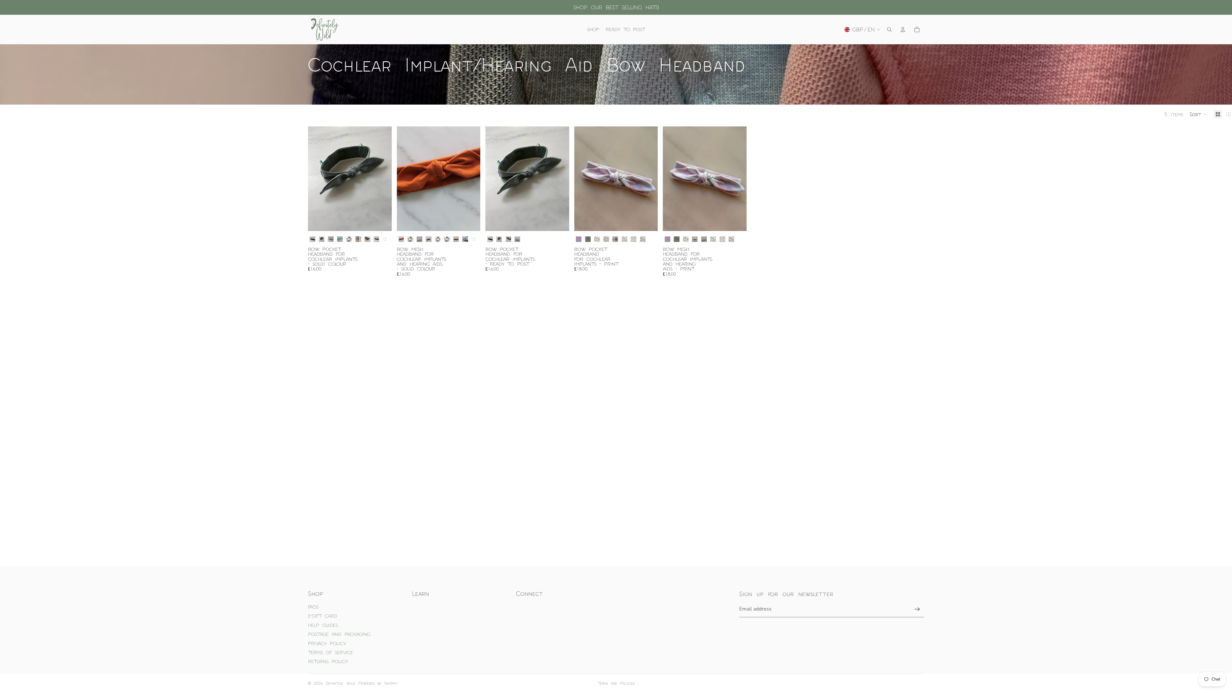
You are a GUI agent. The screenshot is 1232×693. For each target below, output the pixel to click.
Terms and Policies (616, 683)
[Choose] (382, 221)
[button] (1198, 114)
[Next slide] (382, 179)
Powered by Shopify (378, 683)
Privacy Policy (327, 643)
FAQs (313, 606)
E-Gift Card (322, 615)
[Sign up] (917, 609)
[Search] (889, 29)
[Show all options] (384, 239)
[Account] (903, 29)
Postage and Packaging (339, 634)
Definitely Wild (340, 683)
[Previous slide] (317, 179)
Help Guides (323, 625)
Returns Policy (328, 661)
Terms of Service (330, 652)
